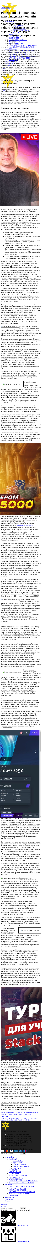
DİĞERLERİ (13, 1195)
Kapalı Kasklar (18, 1161)
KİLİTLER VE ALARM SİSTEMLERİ (22, 1192)
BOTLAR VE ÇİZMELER (18, 40)
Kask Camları (17, 1168)
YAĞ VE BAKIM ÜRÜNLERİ (19, 1193)
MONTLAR (13, 1170)
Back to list (4, 1116)
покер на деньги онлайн (25, 525)
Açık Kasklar (17, 1163)
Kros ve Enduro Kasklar (21, 1166)
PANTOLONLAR (15, 1172)
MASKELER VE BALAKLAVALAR (21, 47)
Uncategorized (5, 8)
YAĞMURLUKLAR (16, 1179)
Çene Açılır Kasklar (19, 1164)
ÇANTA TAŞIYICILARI (17, 1188)
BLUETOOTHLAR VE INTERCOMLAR (23, 45)
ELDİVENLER (14, 38)
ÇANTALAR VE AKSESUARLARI (21, 1186)
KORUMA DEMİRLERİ (17, 1190)
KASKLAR (13, 1159)
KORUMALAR (14, 1177)
